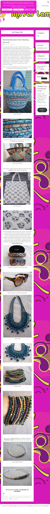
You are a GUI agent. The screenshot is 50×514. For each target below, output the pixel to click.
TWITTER (23, 489)
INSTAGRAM (17, 491)
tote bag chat (5, 499)
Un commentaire (14, 499)
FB (17, 489)
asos (12, 496)
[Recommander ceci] (4, 493)
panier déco (8, 497)
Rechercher (40, 76)
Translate (42, 69)
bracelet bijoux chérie (18, 496)
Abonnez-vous (42, 110)
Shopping (6, 496)
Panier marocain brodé (16, 497)
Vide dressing (45, 5)
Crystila (13, 44)
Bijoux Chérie (15, 438)
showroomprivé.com (25, 497)
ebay (24, 496)
